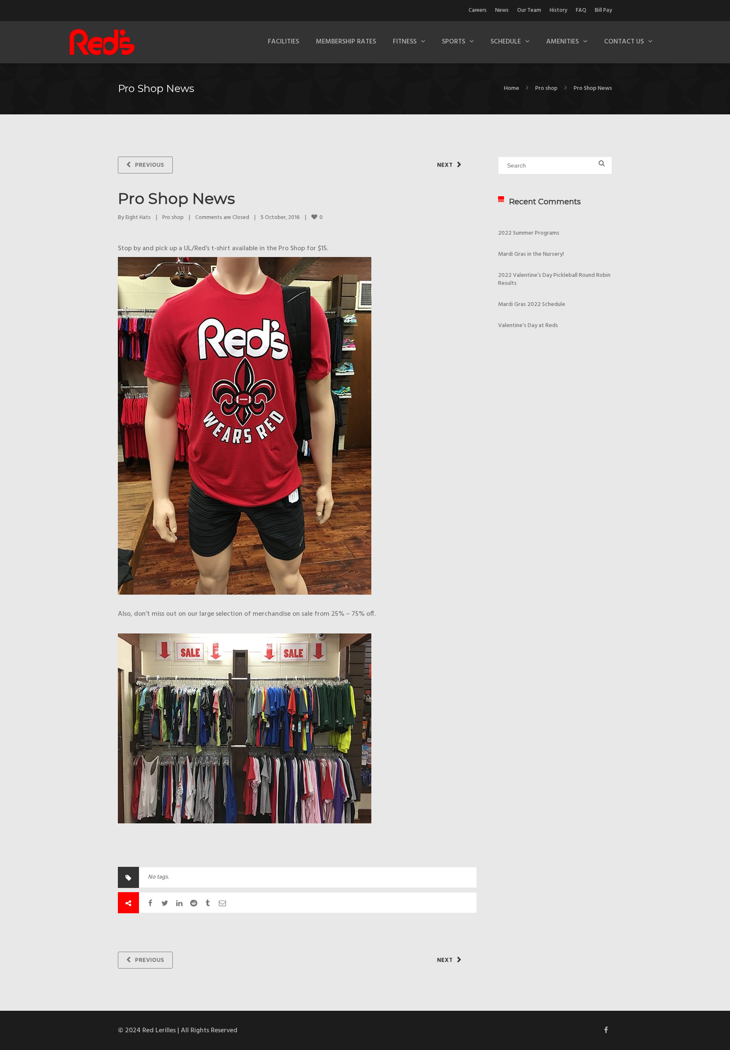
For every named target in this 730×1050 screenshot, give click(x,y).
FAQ (581, 10)
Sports (453, 41)
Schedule (505, 41)
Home (511, 88)
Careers (478, 10)
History (558, 10)
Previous (149, 165)
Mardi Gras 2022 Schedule (531, 304)
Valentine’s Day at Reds (528, 325)
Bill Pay (603, 10)
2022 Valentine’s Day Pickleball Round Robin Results (554, 279)
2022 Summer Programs (528, 233)
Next (445, 165)
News (502, 10)
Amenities (562, 41)
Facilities (283, 41)
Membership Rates (346, 41)
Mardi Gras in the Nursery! (531, 254)
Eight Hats (138, 217)
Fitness (405, 41)
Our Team (529, 10)
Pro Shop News (176, 198)
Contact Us (624, 41)
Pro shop (546, 88)
